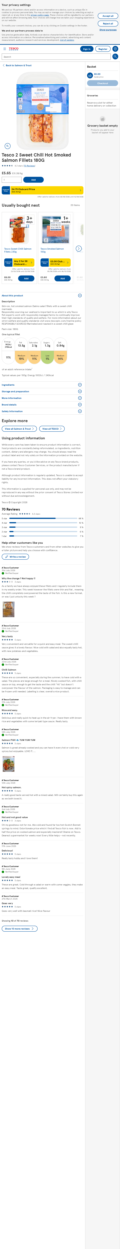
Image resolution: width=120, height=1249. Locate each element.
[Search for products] (115, 56)
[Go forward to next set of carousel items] (79, 249)
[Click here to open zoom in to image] (8, 146)
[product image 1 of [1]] (42, 111)
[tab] (8, 609)
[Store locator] (115, 49)
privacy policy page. (40, 14)
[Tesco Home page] (14, 49)
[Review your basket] (90, 75)
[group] (19, 248)
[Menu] (5, 49)
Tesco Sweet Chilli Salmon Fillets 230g (17, 250)
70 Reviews (29, 165)
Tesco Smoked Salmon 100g (52, 250)
